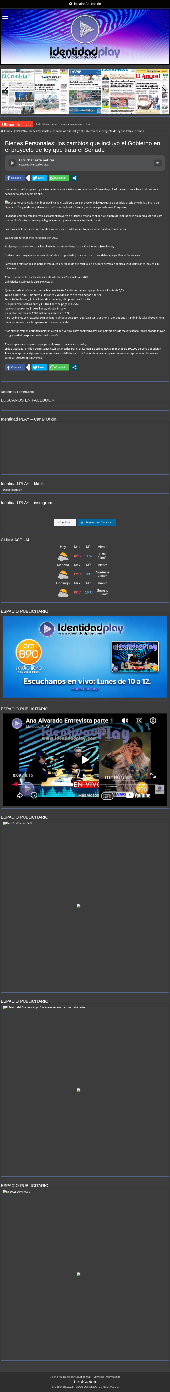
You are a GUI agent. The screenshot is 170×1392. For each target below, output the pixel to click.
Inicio (7, 131)
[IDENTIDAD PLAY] (85, 36)
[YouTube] (86, 1381)
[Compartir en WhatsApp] (59, 178)
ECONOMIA (20, 131)
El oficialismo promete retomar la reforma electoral (62, 124)
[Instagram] (78, 1381)
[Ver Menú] (5, 18)
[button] (164, 91)
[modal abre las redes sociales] (74, 178)
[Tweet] (39, 178)
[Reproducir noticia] (12, 163)
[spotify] (90, 1381)
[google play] (95, 1381)
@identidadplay (12, 489)
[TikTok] (82, 1381)
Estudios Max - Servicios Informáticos (97, 1376)
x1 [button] (158, 163)
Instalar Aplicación (87, 4)
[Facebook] (74, 1381)
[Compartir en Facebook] (15, 178)
